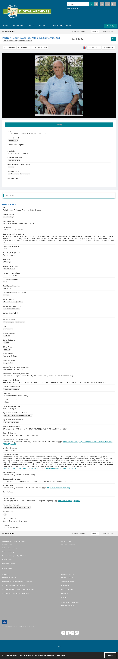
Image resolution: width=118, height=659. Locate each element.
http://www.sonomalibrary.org (58, 488)
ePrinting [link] (64, 597)
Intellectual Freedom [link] (8, 563)
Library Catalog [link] (7, 569)
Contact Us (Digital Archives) (70, 602)
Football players (13, 174)
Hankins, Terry (13, 140)
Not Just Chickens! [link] (67, 589)
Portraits (11, 167)
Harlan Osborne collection (12, 389)
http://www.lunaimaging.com (69, 501)
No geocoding (8, 363)
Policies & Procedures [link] (68, 544)
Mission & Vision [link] (7, 544)
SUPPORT (5, 575)
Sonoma (6, 342)
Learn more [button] (60, 655)
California (7, 336)
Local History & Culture (11, 422)
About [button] (30, 26)
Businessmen (24, 174)
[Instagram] (72, 633)
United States (8, 329)
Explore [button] (42, 26)
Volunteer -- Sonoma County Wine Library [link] (15, 593)
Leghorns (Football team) (11, 309)
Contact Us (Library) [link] (67, 581)
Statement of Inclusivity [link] (9, 548)
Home (5, 26)
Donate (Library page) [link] (9, 577)
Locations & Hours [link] (67, 577)
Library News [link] (65, 585)
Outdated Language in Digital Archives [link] (14, 556)
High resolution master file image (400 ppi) (17, 507)
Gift (5, 514)
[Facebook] (68, 633)
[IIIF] (85, 47)
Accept (110, 655)
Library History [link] (7, 560)
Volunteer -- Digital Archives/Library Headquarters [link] (18, 589)
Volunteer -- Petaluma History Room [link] (13, 585)
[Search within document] (113, 39)
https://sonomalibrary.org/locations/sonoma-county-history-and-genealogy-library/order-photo (39, 468)
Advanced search (72, 8)
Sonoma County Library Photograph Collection (17, 41)
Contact (59, 646)
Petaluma (7, 349)
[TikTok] (77, 633)
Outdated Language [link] (8, 552)
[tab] (59, 125)
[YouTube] (63, 633)
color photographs (14, 160)
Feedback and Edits (67, 605)
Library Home (17, 26)
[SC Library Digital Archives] (27, 11)
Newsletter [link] (64, 593)
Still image (7, 262)
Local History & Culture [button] (61, 26)
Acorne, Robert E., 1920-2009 (13, 302)
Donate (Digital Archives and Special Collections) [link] (17, 581)
